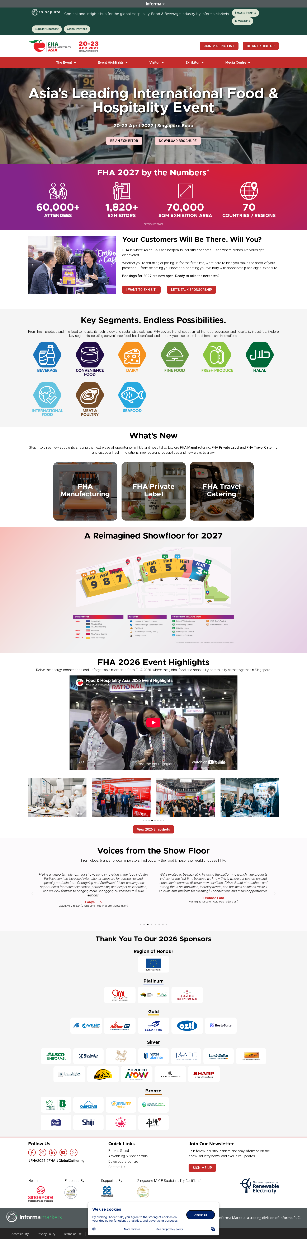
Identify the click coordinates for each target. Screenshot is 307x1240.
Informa (153, 3)
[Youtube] (63, 1152)
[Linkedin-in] (53, 1152)
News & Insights (245, 12)
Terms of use (72, 1234)
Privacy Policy (46, 1234)
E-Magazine (242, 21)
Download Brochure (123, 1161)
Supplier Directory (47, 29)
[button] (66, 62)
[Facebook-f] (32, 1152)
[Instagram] (42, 1152)
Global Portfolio (77, 29)
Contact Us (116, 1167)
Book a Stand (118, 1151)
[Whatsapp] (73, 1152)
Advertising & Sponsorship (128, 1156)
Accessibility (20, 1234)
